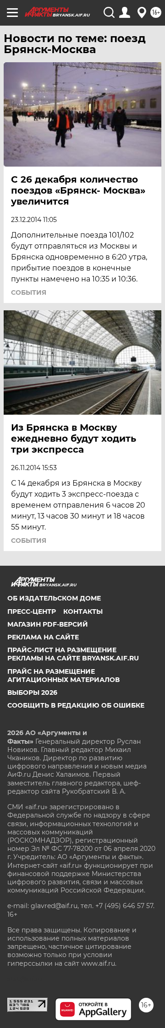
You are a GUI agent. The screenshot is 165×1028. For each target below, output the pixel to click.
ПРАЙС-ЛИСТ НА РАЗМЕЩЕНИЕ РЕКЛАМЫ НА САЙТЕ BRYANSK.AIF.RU (73, 654)
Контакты (83, 611)
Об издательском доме (54, 598)
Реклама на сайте (43, 637)
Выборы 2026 (32, 692)
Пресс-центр (31, 611)
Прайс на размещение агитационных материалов (63, 675)
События (28, 292)
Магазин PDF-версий (47, 624)
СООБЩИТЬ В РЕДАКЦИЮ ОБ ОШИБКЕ (75, 705)
